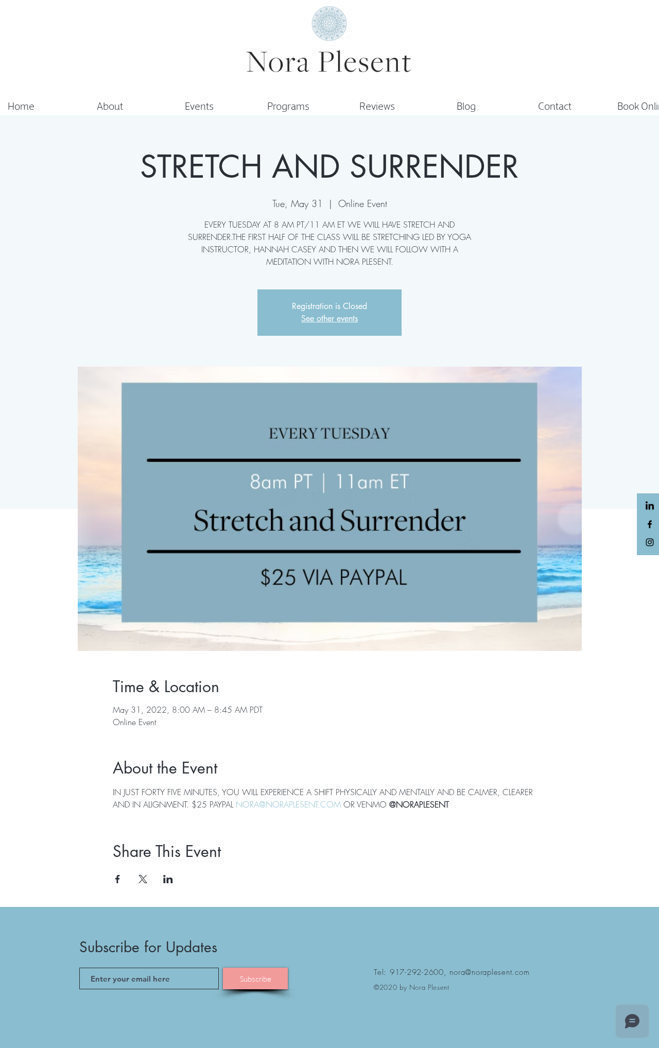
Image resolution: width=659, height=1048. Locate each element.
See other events (329, 318)
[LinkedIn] (650, 506)
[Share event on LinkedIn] (168, 879)
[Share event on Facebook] (118, 879)
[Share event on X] (143, 879)
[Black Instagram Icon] (650, 542)
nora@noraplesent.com (489, 972)
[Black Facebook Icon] (650, 524)
